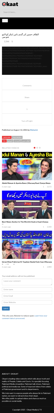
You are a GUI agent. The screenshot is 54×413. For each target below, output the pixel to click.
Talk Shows (17, 137)
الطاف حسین (26, 141)
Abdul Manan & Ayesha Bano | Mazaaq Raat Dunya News (26, 183)
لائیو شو (10, 141)
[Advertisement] (27, 341)
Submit (5, 308)
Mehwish (34, 130)
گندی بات (17, 141)
